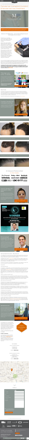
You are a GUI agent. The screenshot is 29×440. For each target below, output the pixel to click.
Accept (22, 438)
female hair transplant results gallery (15, 298)
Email (2, 1)
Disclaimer (23, 439)
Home (8, 418)
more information (18, 438)
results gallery (23, 96)
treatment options (8, 269)
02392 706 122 (18, 431)
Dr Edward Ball (11, 258)
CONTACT (17, 433)
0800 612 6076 (1, 1)
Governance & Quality (18, 439)
